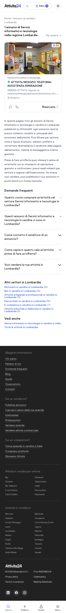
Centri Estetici (11, 494)
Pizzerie (8, 481)
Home (7, 18)
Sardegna (39, 539)
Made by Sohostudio (43, 582)
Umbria (38, 548)
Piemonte (39, 535)
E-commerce (11, 490)
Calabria (9, 518)
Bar (6, 477)
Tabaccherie (40, 481)
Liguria (38, 526)
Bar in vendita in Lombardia (20, 290)
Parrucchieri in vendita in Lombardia (25, 300)
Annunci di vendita (23, 18)
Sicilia (8, 543)
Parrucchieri (40, 490)
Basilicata (39, 513)
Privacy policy (11, 577)
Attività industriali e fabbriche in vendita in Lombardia (28, 310)
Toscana (38, 543)
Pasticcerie (40, 494)
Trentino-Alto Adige (14, 548)
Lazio (7, 526)
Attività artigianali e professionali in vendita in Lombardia (30, 296)
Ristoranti (39, 477)
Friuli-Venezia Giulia (44, 522)
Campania (39, 518)
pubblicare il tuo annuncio (41, 176)
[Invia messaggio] (10, 107)
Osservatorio (37, 172)
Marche (38, 531)
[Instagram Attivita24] (24, 592)
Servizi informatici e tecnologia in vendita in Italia (32, 323)
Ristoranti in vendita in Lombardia (23, 286)
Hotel (37, 485)
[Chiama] (17, 107)
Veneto (38, 552)
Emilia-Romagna (13, 522)
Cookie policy (40, 577)
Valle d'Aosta (11, 552)
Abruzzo (9, 513)
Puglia (8, 539)
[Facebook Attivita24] (16, 592)
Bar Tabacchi (11, 485)
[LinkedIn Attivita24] (8, 592)
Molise (8, 535)
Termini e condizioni (14, 582)
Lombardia (10, 531)
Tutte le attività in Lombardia (21, 327)
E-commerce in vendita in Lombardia (25, 304)
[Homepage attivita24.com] (12, 6)
